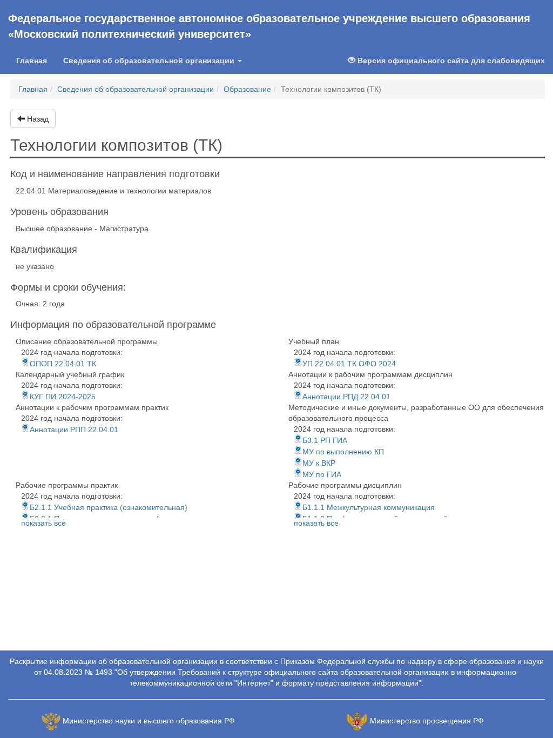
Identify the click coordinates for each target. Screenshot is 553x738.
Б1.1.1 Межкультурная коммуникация (368, 507)
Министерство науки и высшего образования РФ (149, 720)
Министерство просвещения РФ (427, 720)
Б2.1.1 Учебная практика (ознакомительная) (108, 507)
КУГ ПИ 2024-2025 (63, 396)
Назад (37, 119)
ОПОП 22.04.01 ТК (63, 363)
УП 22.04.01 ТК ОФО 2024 (349, 363)
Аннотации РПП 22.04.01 (74, 429)
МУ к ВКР (318, 463)
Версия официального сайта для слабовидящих (450, 60)
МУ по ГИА (321, 474)
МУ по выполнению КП (343, 451)
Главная (35, 60)
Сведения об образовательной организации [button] (150, 60)
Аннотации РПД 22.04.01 (346, 396)
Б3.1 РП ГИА (324, 440)
